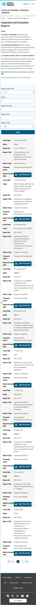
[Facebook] (8, 596)
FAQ (5, 583)
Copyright (28, 577)
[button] (23, 174)
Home (3, 18)
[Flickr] (27, 596)
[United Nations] (8, 4)
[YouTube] (22, 596)
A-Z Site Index (7, 577)
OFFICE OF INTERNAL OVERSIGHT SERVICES (15, 11)
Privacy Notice (27, 583)
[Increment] (33, 91)
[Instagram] (12, 596)
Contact (18, 577)
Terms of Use (18, 588)
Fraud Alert (14, 583)
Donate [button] (19, 601)
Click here (10, 50)
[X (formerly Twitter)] (17, 596)
